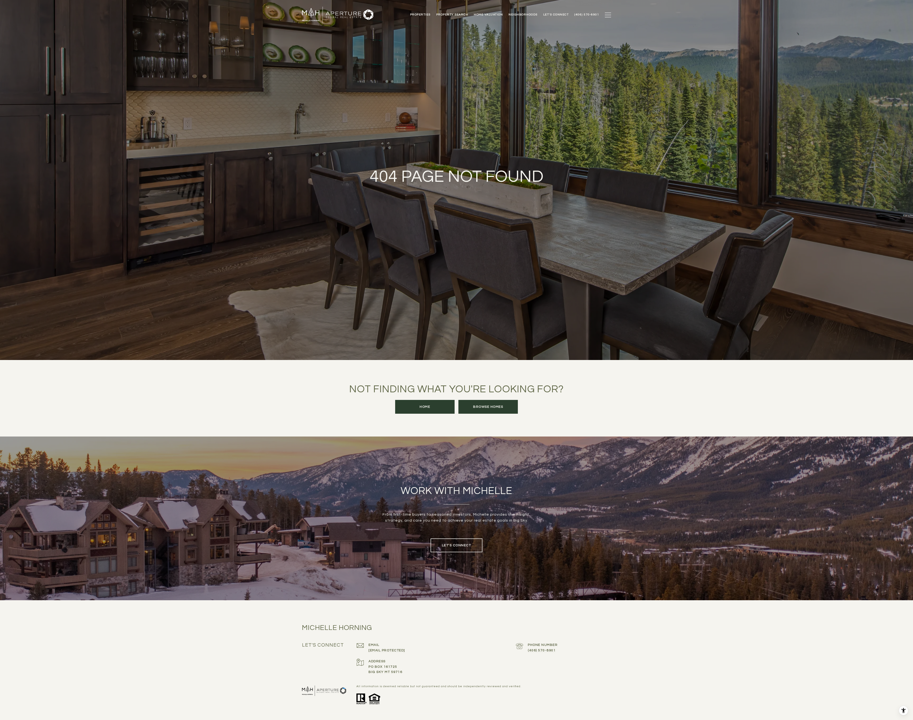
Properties (420, 14)
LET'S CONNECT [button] (456, 545)
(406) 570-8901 (542, 650)
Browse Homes (488, 406)
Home (425, 406)
